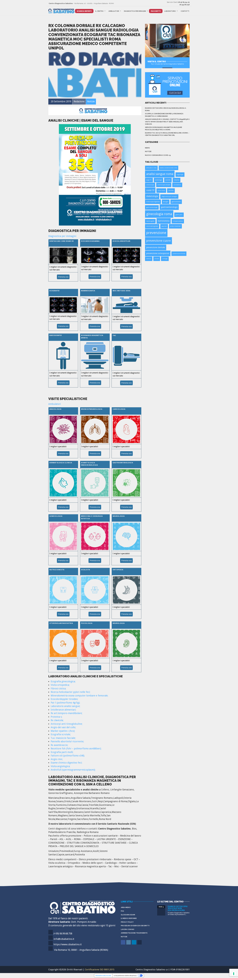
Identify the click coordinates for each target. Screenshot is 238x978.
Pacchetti (156, 11)
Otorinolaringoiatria (61, 623)
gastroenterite (176, 201)
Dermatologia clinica (60, 463)
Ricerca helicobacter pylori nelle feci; (70, 692)
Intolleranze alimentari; (63, 709)
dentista (171, 190)
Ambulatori (113, 11)
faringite (165, 201)
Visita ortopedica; (60, 685)
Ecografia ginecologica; (63, 681)
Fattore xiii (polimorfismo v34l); (68, 755)
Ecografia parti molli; (62, 752)
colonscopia (150, 185)
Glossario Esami (128, 915)
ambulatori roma (151, 168)
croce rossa (161, 190)
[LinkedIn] (134, 944)
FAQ (122, 911)
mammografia (150, 221)
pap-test (164, 226)
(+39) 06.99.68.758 (63, 933)
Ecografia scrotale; (61, 734)
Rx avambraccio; (59, 745)
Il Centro (99, 11)
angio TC (149, 180)
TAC (114, 335)
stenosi (148, 259)
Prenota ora (63, 277)
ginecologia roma (159, 214)
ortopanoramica (178, 221)
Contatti (185, 11)
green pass (179, 214)
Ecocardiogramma (90, 241)
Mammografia (88, 291)
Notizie (148, 151)
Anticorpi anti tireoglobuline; (66, 723)
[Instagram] (128, 944)
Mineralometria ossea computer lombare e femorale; (79, 695)
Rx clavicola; (57, 720)
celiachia (176, 180)
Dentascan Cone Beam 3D (61, 241)
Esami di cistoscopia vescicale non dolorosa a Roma (165, 109)
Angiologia (55, 409)
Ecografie (54, 291)
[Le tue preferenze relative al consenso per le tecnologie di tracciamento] (233, 973)
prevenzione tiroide (179, 253)
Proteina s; (56, 716)
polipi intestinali (175, 226)
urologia (164, 259)
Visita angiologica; (60, 766)
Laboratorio (170, 11)
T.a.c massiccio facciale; (63, 738)
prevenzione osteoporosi (157, 253)
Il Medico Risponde (129, 918)
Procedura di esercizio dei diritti (135, 926)
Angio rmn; (57, 759)
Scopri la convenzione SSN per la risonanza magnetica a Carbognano (164, 115)
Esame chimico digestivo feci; (66, 762)
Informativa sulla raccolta (103, 975)
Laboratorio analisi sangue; (65, 706)
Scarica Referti (84, 11)
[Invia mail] (139, 944)
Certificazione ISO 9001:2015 (99, 969)
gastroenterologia (151, 207)
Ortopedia (118, 570)
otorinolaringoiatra (152, 226)
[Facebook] (123, 944)
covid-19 (150, 190)
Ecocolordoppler (121, 241)
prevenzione (156, 233)
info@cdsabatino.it (64, 939)
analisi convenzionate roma (168, 168)
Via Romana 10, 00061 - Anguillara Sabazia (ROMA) (81, 949)
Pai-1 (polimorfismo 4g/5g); (65, 702)
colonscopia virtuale (163, 185)
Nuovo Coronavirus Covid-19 (158, 155)
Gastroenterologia (123, 463)
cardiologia (158, 180)
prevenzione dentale (155, 247)
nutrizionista (163, 221)
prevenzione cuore (158, 240)
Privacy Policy (127, 922)
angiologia (180, 174)
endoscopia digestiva (153, 201)
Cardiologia (119, 409)
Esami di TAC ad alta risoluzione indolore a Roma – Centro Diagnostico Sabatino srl (167, 134)
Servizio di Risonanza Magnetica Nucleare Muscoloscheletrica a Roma (163, 128)
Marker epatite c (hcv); (63, 731)
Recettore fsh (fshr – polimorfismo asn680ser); (76, 748)
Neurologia (119, 516)
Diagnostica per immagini (135, 11)
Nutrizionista (56, 570)
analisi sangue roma (159, 174)
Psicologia (86, 623)
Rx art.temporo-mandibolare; (66, 713)
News (147, 148)
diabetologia (152, 196)
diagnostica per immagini (169, 196)
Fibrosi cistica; (58, 688)
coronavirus (177, 185)
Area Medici (126, 907)
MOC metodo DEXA (121, 291)
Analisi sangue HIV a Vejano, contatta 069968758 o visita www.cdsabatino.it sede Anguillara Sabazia (167, 121)
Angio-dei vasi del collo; (63, 727)
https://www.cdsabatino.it (68, 944)
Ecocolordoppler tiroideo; (64, 699)
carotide (167, 180)
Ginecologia (55, 516)
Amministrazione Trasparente (134, 933)
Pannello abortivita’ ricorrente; (67, 741)
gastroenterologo (169, 207)
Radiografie (55, 335)
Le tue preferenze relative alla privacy (125, 975)
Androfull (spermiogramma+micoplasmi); (73, 769)
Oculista (85, 570)
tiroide (157, 259)
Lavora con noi (127, 929)
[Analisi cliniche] (95, 174)
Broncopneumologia (91, 409)
